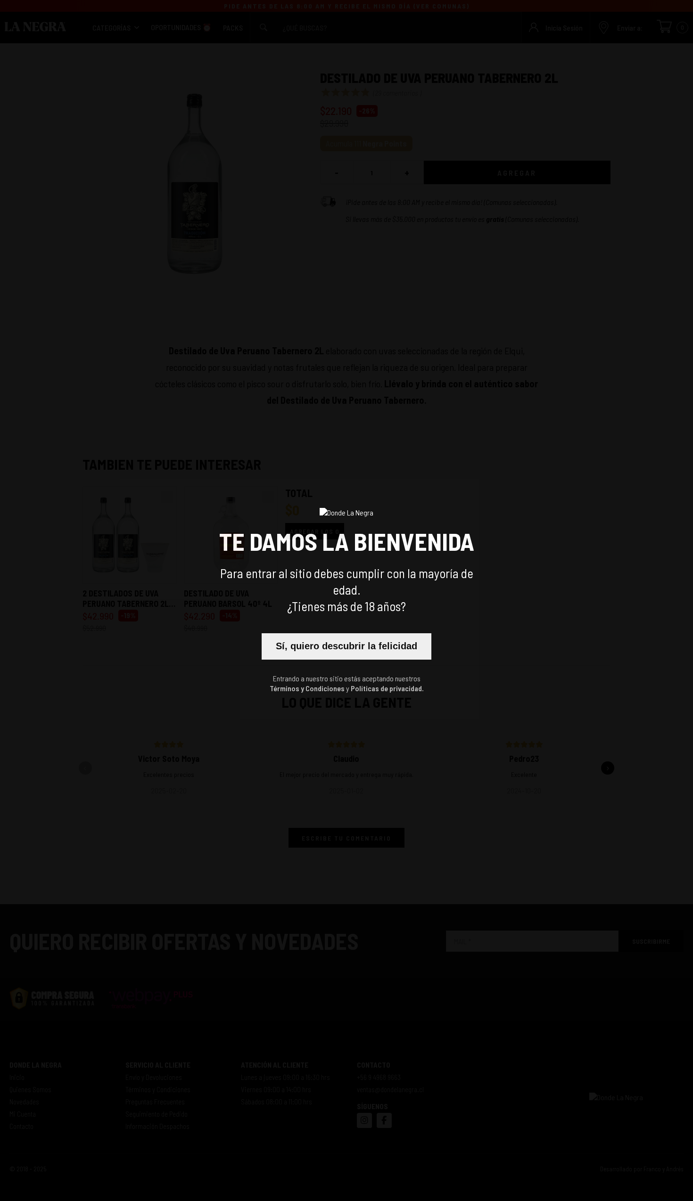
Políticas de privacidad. (387, 688)
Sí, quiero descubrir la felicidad (346, 646)
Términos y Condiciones (307, 688)
